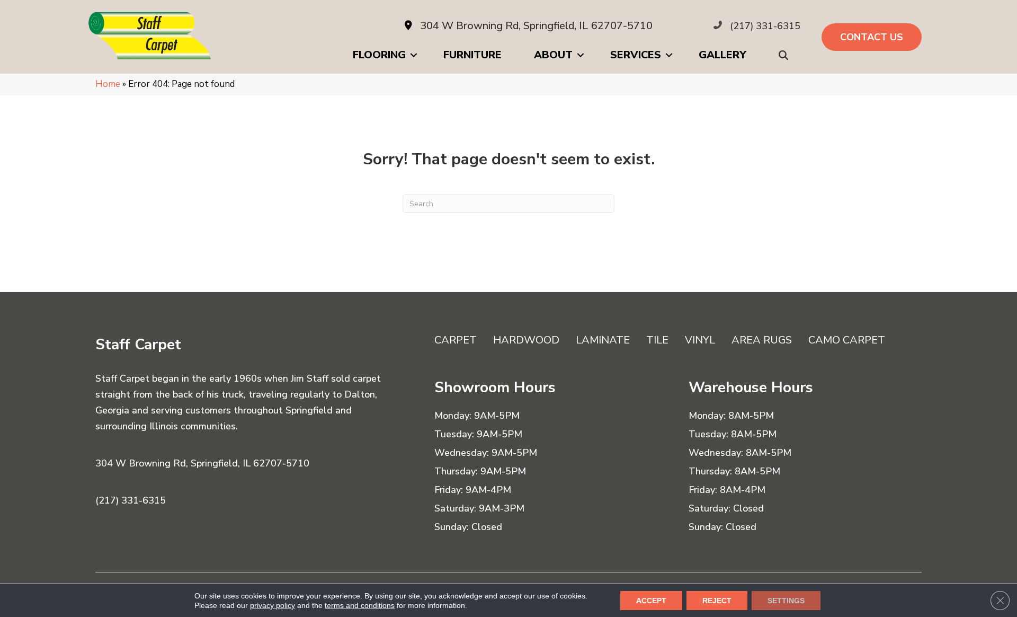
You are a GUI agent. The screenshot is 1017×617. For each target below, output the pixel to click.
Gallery (722, 55)
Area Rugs (761, 340)
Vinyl (700, 340)
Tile (657, 340)
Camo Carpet (846, 340)
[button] (785, 55)
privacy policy (272, 605)
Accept (651, 600)
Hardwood (526, 340)
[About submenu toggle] (580, 55)
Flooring (379, 55)
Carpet (455, 340)
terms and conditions (360, 605)
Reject (716, 600)
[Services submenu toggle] (669, 55)
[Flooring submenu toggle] (413, 55)
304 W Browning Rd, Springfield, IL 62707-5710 (536, 26)
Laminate (603, 340)
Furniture (472, 55)
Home (107, 84)
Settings (786, 600)
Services (635, 55)
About (553, 55)
